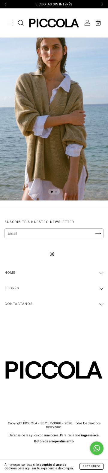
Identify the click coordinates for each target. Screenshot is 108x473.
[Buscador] (21, 24)
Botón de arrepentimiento (54, 441)
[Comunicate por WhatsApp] (97, 448)
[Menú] (10, 24)
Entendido (91, 466)
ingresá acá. (90, 435)
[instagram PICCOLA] (51, 254)
